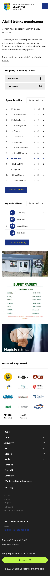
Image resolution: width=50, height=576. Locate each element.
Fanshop (8, 465)
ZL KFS (7, 503)
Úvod (7, 432)
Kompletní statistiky (17, 242)
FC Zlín (7, 495)
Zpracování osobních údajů (14, 540)
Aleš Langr (21, 213)
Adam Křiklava (22, 226)
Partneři (8, 470)
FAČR (7, 499)
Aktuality (9, 443)
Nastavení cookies (10, 544)
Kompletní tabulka (16, 189)
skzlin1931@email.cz (16, 529)
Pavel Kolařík (21, 219)
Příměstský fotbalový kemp (18, 481)
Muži (6, 448)
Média (7, 459)
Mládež (8, 454)
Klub (6, 437)
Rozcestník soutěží (13, 510)
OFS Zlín (8, 506)
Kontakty (9, 476)
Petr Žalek (21, 233)
